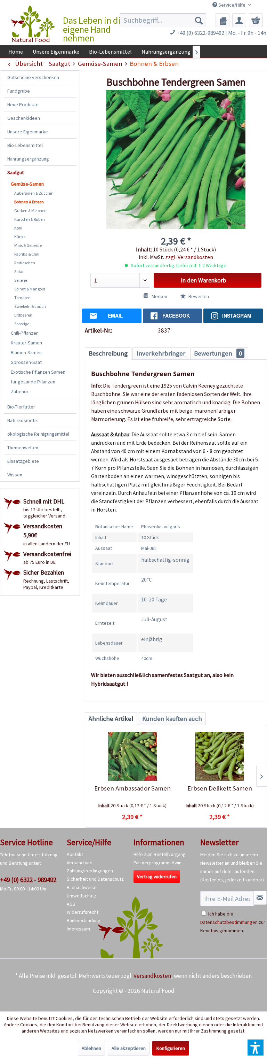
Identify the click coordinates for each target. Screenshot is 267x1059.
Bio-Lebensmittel (25, 145)
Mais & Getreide (28, 245)
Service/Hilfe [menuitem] (231, 5)
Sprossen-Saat (26, 362)
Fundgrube (18, 91)
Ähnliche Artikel (111, 719)
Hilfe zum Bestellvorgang (160, 854)
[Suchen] (199, 20)
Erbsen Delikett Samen (219, 788)
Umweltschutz (81, 896)
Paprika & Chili (26, 254)
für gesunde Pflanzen (33, 382)
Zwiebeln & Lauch (30, 306)
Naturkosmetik (22, 420)
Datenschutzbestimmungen (229, 922)
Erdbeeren (23, 315)
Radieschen (24, 262)
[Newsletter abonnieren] (260, 898)
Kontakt (75, 854)
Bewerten (198, 296)
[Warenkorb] (256, 20)
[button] (256, 1047)
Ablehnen (91, 1048)
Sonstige (21, 323)
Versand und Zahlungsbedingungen (90, 866)
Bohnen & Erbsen (29, 201)
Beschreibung (108, 353)
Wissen (14, 475)
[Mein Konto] (239, 20)
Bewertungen (218, 353)
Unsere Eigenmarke (27, 132)
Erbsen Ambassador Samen (132, 788)
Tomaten (22, 297)
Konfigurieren (170, 1048)
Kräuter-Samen (26, 343)
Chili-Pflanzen (25, 333)
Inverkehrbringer (161, 353)
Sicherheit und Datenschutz (95, 879)
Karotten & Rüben (29, 219)
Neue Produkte (23, 104)
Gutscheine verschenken (33, 77)
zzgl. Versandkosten (189, 257)
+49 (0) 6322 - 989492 (28, 879)
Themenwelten (22, 447)
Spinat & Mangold (29, 288)
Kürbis (19, 236)
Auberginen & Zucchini (34, 193)
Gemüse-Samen (27, 184)
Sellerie (20, 280)
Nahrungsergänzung (28, 159)
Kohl (18, 228)
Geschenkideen (23, 118)
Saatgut (15, 172)
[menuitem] (163, 20)
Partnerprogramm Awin (157, 862)
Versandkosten (152, 976)
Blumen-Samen (26, 352)
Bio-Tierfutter (21, 407)
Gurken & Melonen (30, 210)
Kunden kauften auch (172, 719)
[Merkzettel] (222, 20)
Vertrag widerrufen (157, 876)
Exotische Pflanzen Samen (38, 372)
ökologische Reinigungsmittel (38, 434)
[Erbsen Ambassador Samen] (132, 756)
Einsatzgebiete (23, 461)
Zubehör (20, 391)
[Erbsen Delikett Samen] (219, 756)
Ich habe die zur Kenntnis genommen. (232, 922)
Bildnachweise (82, 887)
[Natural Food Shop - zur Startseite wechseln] (33, 25)
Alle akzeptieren (129, 1048)
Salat (19, 271)
